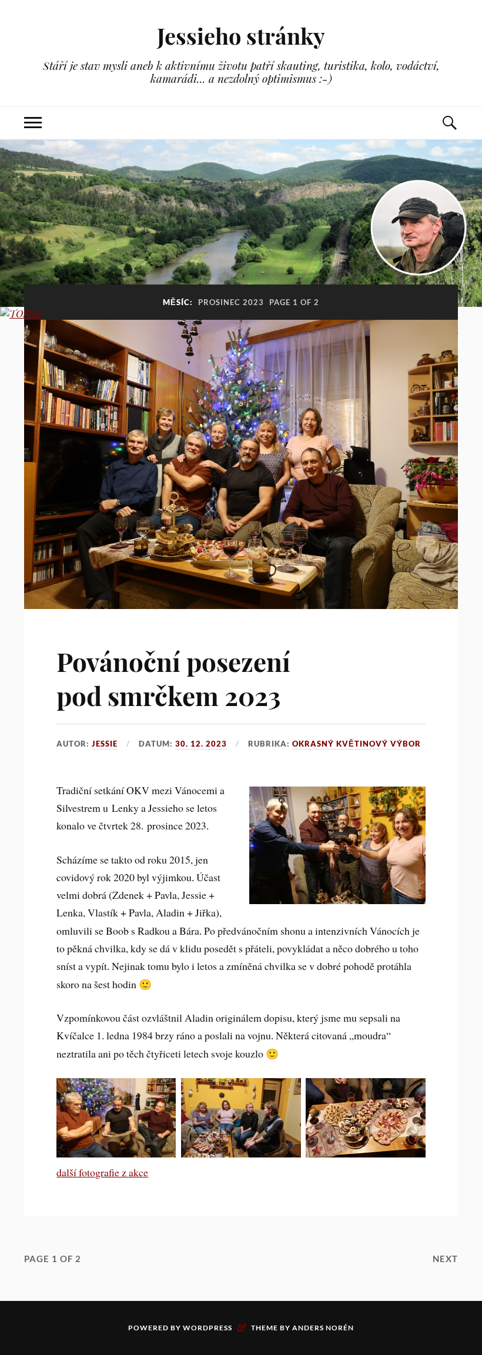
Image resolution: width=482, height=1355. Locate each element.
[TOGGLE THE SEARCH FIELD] (449, 123)
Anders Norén (323, 1327)
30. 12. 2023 (201, 743)
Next (445, 1258)
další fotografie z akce (102, 1172)
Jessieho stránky (241, 36)
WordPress (207, 1327)
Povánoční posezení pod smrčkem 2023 (173, 678)
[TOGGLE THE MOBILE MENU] (33, 123)
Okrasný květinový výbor (356, 743)
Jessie (105, 743)
